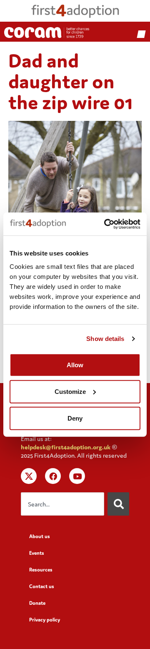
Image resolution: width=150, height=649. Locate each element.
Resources (40, 569)
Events (36, 553)
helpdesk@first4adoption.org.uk (65, 447)
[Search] (118, 504)
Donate (37, 603)
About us (39, 536)
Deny (75, 417)
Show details (105, 338)
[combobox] (62, 504)
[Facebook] (53, 476)
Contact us (41, 586)
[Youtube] (77, 476)
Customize (70, 391)
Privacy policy (44, 619)
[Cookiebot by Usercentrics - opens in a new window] (105, 223)
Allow (75, 364)
